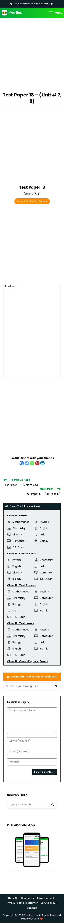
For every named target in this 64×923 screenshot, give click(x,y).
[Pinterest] (37, 463)
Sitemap (32, 907)
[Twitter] (27, 463)
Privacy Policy (14, 903)
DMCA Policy (48, 903)
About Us (13, 898)
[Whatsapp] (32, 463)
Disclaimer (31, 903)
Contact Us (27, 898)
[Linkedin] (42, 463)
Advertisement (45, 898)
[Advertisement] (32, 55)
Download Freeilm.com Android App (32, 3)
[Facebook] (22, 463)
